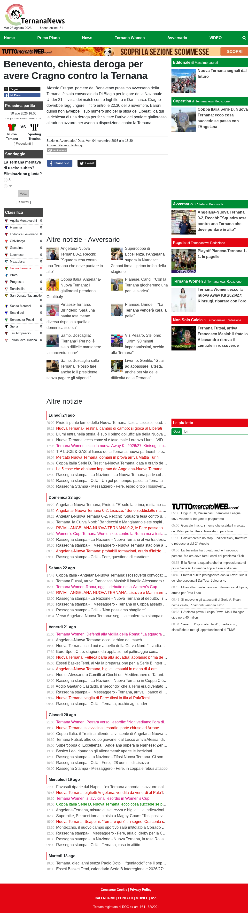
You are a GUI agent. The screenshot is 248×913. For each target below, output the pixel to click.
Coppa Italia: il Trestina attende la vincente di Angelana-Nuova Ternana (117, 734)
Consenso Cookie (114, 890)
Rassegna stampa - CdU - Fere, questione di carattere (102, 557)
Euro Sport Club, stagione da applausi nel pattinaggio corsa (107, 651)
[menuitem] (244, 38)
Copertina (182, 101)
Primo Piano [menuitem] (48, 38)
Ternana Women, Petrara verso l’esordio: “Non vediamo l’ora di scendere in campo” (127, 722)
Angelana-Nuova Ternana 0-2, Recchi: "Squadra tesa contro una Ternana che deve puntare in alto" (74, 260)
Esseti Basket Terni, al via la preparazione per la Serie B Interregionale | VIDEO (124, 663)
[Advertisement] (210, 166)
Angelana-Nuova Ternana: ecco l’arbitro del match (99, 640)
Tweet (89, 163)
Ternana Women (188, 281)
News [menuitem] (87, 38)
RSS (154, 898)
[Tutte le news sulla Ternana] (35, 15)
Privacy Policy (140, 890)
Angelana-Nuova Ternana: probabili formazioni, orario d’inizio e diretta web (120, 551)
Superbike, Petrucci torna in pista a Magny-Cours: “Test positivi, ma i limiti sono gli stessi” (132, 816)
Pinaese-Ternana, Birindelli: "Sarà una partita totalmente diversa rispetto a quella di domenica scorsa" (70, 316)
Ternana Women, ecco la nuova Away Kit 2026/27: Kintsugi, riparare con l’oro (122, 446)
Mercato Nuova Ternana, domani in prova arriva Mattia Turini (108, 457)
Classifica (14, 212)
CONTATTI (125, 898)
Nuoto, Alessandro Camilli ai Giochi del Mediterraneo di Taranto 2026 (115, 675)
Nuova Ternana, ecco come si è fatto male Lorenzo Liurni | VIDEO (112, 440)
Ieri (186, 431)
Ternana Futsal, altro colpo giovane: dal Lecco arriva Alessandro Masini (117, 739)
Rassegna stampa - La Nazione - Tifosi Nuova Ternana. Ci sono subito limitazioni (125, 757)
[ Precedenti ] (23, 143)
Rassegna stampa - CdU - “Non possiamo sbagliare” (101, 610)
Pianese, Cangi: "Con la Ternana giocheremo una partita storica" (146, 285)
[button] (23, 193)
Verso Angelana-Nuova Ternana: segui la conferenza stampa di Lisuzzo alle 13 (123, 616)
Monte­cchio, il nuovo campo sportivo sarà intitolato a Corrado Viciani (115, 827)
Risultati (23, 202)
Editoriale (181, 62)
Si (9, 180)
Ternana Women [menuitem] (130, 38)
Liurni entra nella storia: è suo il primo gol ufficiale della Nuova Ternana (117, 434)
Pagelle (179, 243)
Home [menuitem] (9, 38)
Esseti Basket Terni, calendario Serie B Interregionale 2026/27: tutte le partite (122, 869)
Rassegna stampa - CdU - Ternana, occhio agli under (101, 704)
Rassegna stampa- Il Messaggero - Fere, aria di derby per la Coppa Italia (118, 833)
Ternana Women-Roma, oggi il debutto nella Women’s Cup (106, 587)
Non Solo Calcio (188, 320)
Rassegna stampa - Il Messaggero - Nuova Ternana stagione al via (113, 545)
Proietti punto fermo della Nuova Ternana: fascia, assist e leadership (114, 423)
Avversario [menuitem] (177, 38)
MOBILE (142, 898)
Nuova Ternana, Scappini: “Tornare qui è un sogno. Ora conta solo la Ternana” (123, 822)
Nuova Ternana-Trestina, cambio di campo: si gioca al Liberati (109, 428)
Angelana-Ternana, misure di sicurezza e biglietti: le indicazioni (110, 810)
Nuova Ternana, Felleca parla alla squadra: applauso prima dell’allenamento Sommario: (131, 657)
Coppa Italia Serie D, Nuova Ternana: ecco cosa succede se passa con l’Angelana (127, 804)
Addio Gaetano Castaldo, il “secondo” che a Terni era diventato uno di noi (118, 686)
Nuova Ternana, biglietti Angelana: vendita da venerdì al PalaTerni (113, 793)
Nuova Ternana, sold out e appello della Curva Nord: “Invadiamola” (113, 646)
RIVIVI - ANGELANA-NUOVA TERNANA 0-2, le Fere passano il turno (115, 528)
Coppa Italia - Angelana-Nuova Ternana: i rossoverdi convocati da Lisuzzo (119, 575)
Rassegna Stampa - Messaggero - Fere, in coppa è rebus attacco (112, 768)
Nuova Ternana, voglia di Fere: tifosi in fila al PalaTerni (103, 698)
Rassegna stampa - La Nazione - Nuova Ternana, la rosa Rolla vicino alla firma (124, 839)
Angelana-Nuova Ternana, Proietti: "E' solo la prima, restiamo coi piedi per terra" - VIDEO (132, 505)
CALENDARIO (105, 898)
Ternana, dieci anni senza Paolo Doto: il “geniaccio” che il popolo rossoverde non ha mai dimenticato (142, 863)
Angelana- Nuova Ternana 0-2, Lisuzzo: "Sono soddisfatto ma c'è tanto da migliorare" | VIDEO (136, 510)
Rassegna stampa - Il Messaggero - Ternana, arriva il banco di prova (114, 692)
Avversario (67, 141)
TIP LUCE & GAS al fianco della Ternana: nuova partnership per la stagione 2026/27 (128, 451)
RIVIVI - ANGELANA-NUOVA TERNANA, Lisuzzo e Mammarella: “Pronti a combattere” (130, 593)
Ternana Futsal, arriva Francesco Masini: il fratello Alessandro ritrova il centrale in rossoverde (135, 581)
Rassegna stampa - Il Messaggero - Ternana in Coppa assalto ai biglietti (117, 604)
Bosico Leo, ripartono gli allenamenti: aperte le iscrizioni (104, 751)
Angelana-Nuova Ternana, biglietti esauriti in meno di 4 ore (106, 669)
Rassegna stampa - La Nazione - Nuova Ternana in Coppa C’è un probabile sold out (128, 680)
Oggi (176, 431)
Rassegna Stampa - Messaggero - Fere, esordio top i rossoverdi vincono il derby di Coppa (133, 486)
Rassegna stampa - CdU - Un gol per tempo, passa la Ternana (109, 480)
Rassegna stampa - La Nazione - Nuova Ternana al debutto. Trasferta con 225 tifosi (127, 598)
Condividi (62, 163)
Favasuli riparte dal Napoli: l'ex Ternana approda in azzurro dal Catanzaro (119, 787)
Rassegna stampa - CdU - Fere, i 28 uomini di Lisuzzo (102, 763)
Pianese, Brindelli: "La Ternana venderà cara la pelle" (146, 310)
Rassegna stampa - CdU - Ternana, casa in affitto (98, 845)
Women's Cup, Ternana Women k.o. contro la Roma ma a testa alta (113, 534)
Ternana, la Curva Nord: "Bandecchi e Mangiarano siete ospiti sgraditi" (116, 522)
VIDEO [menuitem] (215, 38)
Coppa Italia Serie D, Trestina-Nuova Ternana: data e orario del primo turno (120, 463)
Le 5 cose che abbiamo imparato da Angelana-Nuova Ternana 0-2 (112, 469)
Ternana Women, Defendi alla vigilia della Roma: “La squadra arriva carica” (120, 634)
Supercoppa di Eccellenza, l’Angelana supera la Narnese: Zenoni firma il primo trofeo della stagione (138, 260)
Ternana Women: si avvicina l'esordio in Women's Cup (102, 798)
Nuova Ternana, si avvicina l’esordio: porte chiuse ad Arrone (107, 728)
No (10, 186)
